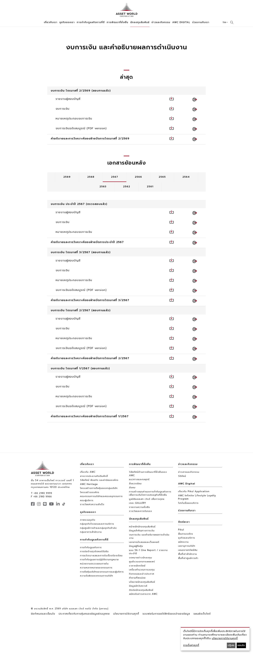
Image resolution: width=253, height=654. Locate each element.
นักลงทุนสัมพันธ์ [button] (139, 22)
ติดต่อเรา (184, 522)
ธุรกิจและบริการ (186, 537)
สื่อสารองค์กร (185, 533)
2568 (90, 177)
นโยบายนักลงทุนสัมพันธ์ (142, 582)
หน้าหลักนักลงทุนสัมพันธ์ (142, 526)
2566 (138, 177)
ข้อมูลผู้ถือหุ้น (136, 546)
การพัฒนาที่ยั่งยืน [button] (117, 22)
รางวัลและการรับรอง (140, 511)
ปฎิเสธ (231, 645)
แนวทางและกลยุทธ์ (139, 479)
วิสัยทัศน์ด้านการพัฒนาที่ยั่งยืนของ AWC (148, 473)
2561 (150, 186)
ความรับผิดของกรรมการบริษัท (96, 575)
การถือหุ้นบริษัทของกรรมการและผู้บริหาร (102, 571)
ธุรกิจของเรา (88, 512)
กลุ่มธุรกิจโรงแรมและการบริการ (97, 523)
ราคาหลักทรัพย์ (137, 565)
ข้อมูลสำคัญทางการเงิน (142, 530)
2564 (186, 177)
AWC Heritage (89, 484)
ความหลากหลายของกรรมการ (96, 567)
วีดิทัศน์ (182, 476)
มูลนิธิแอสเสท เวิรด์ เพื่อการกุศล (146, 499)
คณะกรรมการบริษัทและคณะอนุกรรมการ (101, 496)
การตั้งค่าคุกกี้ (191, 645)
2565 (162, 177)
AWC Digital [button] (181, 22)
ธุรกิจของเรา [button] (67, 22)
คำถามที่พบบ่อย (137, 577)
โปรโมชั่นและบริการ (188, 503)
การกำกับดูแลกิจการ (91, 547)
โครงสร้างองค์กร (89, 492)
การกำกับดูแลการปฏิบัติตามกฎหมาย (99, 559)
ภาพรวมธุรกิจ (87, 519)
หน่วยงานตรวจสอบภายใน (94, 563)
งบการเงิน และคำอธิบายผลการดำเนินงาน (149, 536)
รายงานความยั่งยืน (139, 507)
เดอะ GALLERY (137, 503)
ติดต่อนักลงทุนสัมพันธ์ (141, 590)
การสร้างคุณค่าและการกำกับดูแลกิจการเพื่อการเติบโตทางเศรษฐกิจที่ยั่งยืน (150, 493)
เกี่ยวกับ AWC (87, 472)
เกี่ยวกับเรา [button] (50, 22)
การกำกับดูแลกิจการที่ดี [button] (91, 22)
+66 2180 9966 (42, 496)
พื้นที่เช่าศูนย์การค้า (188, 558)
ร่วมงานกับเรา (200, 22)
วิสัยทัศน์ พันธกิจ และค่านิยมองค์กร (99, 480)
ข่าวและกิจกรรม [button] (160, 22)
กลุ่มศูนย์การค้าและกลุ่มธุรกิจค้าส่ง (98, 528)
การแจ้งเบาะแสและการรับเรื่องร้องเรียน (101, 555)
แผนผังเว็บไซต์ (202, 614)
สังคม (132, 487)
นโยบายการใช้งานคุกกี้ (126, 614)
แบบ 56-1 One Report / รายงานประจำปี (148, 552)
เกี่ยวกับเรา (87, 464)
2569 (67, 177)
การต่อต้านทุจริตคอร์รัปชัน (94, 551)
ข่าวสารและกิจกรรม (188, 472)
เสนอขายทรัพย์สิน (187, 550)
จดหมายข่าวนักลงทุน (140, 557)
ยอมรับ (241, 645)
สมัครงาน (183, 542)
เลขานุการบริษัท (186, 545)
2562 (126, 186)
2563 (102, 186)
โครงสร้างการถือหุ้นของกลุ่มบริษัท (99, 488)
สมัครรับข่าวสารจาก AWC (143, 594)
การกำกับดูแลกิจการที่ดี (94, 539)
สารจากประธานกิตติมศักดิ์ (94, 476)
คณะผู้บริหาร (86, 500)
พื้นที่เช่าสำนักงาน (187, 554)
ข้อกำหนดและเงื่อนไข (43, 614)
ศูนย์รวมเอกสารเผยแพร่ (142, 561)
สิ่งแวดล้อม (135, 483)
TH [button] (224, 22)
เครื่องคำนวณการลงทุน (142, 569)
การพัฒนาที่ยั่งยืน (140, 464)
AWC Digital (186, 483)
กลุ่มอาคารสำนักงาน (91, 532)
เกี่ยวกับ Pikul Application (193, 491)
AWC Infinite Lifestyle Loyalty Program (197, 497)
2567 (114, 177)
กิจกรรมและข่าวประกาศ (141, 573)
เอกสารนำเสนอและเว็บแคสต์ (144, 542)
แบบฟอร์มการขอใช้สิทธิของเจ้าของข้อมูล (166, 614)
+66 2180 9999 (43, 493)
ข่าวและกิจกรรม (188, 464)
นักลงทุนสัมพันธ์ (139, 519)
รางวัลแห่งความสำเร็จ (92, 504)
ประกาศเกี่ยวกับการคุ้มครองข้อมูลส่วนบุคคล (84, 614)
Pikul (181, 529)
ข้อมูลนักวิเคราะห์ (138, 585)
